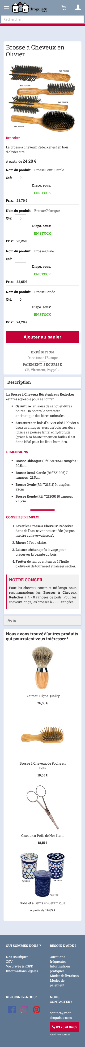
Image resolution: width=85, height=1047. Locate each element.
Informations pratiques (60, 968)
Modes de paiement (57, 982)
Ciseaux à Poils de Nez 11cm (42, 835)
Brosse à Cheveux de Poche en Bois (43, 765)
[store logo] (29, 7)
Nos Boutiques (17, 956)
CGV (9, 961)
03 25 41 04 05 (66, 1027)
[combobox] (42, 19)
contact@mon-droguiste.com (61, 1015)
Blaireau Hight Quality (43, 696)
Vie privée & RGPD (19, 966)
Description (19, 382)
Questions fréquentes (58, 959)
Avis (11, 620)
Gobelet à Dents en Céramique (42, 903)
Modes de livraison (64, 975)
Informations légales (22, 971)
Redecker (13, 137)
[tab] (42, 382)
